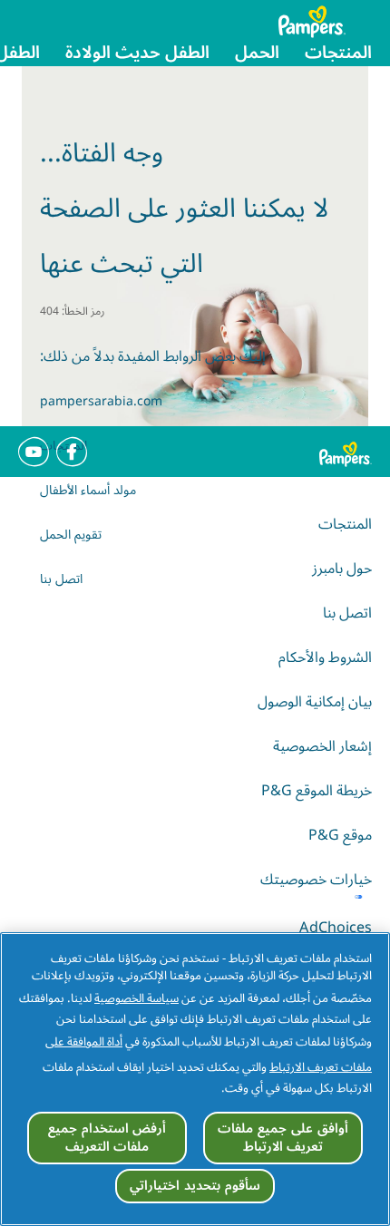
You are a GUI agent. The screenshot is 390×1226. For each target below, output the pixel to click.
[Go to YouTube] (33, 451)
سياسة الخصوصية (136, 998)
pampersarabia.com (101, 401)
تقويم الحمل (71, 534)
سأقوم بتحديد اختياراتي (194, 1186)
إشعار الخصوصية (322, 746)
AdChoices (335, 927)
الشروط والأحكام (325, 657)
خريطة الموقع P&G (316, 790)
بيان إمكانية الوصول (315, 701)
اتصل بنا (61, 579)
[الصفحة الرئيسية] (325, 22)
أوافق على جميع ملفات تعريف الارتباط (282, 1137)
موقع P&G (340, 835)
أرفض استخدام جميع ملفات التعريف (107, 1137)
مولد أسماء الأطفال (88, 490)
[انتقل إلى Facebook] (71, 451)
